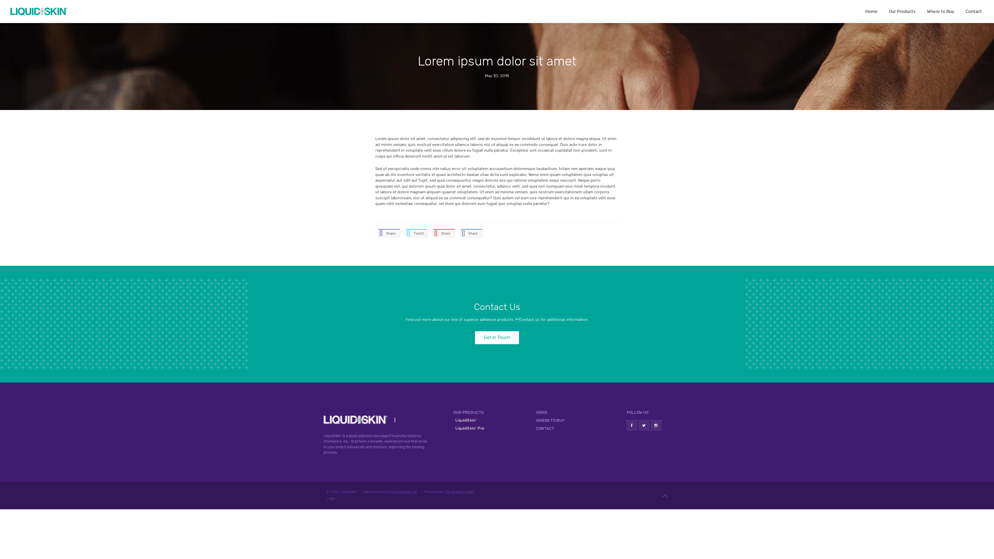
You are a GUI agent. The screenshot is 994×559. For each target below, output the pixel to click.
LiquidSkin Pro (470, 428)
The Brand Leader (459, 492)
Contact (974, 11)
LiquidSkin (466, 420)
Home (871, 11)
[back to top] (665, 495)
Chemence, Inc (404, 492)
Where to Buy (940, 11)
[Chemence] (360, 417)
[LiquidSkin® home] (39, 11)
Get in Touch (497, 337)
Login (330, 498)
